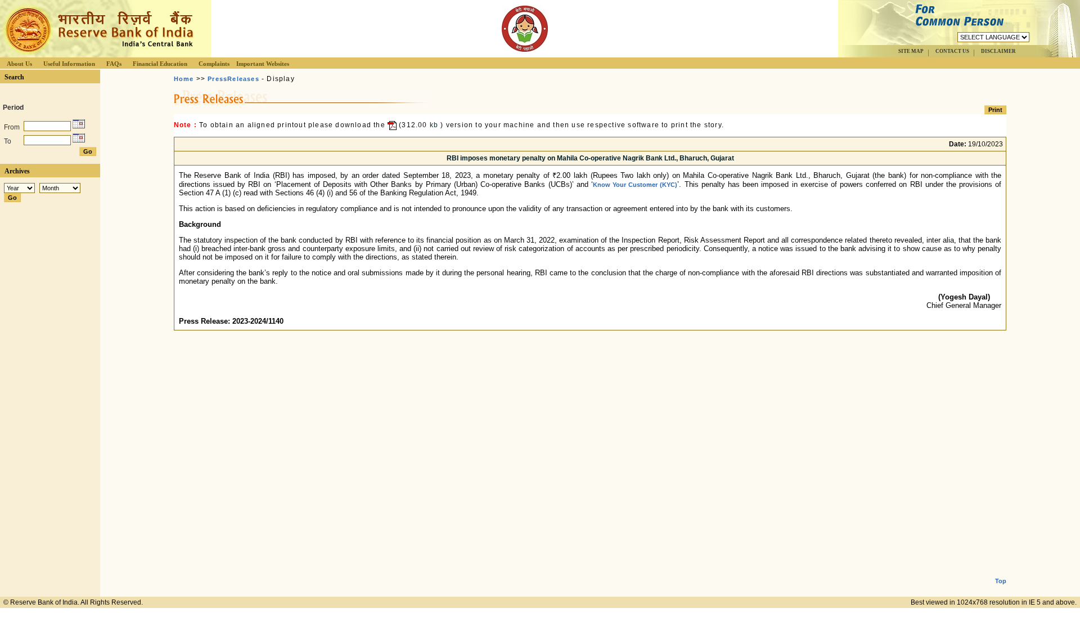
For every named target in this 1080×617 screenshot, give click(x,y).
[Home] (98, 54)
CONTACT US (952, 51)
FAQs (114, 63)
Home (184, 78)
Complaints (214, 63)
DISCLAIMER (998, 51)
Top (1000, 581)
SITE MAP (911, 51)
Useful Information (69, 63)
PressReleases (233, 78)
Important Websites (262, 63)
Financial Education (160, 63)
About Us (19, 63)
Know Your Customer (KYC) (635, 184)
